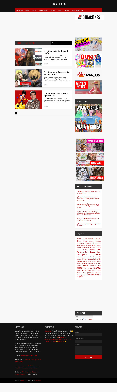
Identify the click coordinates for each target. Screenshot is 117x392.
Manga (34, 10)
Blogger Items (37, 380)
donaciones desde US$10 (26, 366)
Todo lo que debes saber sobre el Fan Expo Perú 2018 (56, 94)
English (60, 10)
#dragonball (49, 339)
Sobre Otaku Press (77, 10)
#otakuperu (64, 337)
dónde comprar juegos (94, 261)
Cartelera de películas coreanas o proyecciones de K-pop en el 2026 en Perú (88, 205)
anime (97, 254)
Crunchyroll (89, 243)
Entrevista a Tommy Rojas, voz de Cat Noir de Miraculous (57, 73)
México (98, 247)
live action (88, 268)
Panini (92, 250)
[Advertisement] (43, 28)
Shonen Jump (90, 255)
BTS (78, 239)
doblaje (84, 259)
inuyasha (93, 265)
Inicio (18, 43)
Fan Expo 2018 (30, 43)
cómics (90, 257)
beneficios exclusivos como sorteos (26, 368)
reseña (98, 273)
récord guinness (81, 275)
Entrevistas (19, 10)
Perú (99, 250)
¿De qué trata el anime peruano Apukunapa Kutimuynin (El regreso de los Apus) (88, 198)
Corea (91, 241)
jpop (99, 265)
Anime (27, 10)
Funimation (85, 247)
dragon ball (92, 259)
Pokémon (80, 252)
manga (97, 268)
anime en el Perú (82, 257)
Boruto (82, 239)
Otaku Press (59, 4)
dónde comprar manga (85, 263)
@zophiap (48, 331)
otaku (84, 272)
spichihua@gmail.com (29, 355)
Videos (67, 10)
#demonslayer (57, 339)
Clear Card (82, 241)
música (94, 270)
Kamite (92, 247)
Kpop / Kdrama (43, 10)
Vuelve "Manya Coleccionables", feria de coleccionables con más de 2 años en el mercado (88, 213)
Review (53, 10)
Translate (90, 319)
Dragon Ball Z (91, 245)
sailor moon (91, 275)
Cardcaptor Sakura (93, 239)
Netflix (85, 250)
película (90, 273)
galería (85, 265)
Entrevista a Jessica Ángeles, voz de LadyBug (56, 52)
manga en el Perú (84, 270)
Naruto (79, 250)
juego (79, 268)
